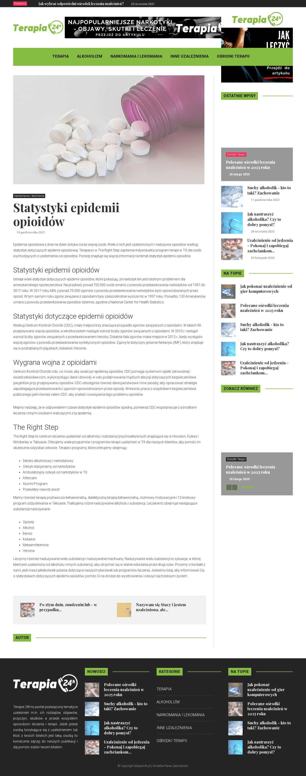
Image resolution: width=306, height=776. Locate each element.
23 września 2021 (143, 4)
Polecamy (20, 3)
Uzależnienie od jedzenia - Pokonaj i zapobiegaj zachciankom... (270, 245)
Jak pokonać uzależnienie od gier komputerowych (266, 289)
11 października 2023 (265, 200)
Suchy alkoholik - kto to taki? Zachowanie (269, 190)
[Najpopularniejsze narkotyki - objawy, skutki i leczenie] (152, 27)
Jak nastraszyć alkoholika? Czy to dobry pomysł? (264, 219)
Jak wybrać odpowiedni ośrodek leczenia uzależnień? (81, 3)
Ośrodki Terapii (233, 56)
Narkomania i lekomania (136, 56)
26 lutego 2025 (239, 174)
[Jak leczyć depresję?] (257, 46)
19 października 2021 (30, 232)
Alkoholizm (89, 56)
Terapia (60, 56)
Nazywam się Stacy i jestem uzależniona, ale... (161, 607)
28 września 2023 (262, 231)
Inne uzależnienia (189, 56)
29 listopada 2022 (262, 258)
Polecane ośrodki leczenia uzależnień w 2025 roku (250, 165)
